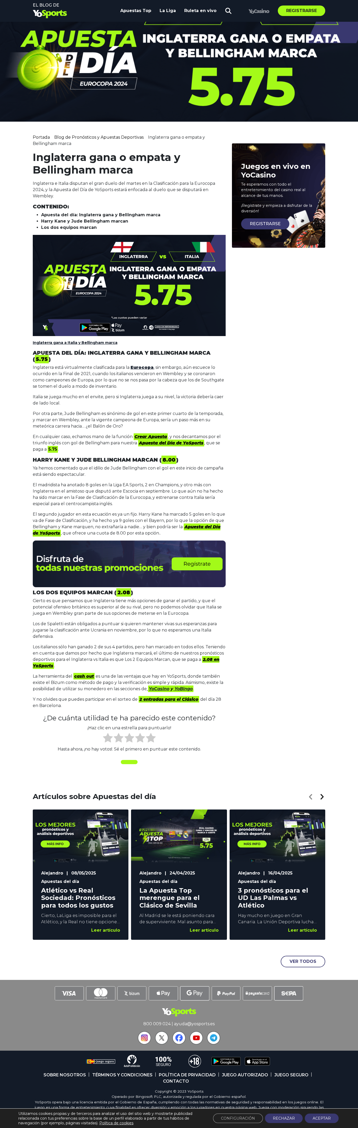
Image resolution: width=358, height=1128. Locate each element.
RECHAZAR (284, 1118)
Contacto (176, 1081)
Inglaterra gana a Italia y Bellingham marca (75, 342)
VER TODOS (303, 961)
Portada (41, 137)
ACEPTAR (322, 1118)
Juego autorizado (245, 1074)
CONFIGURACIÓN (238, 1118)
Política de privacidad (187, 1074)
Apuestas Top (135, 10)
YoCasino (159, 688)
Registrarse (301, 10)
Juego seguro (291, 1074)
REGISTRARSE (265, 223)
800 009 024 (157, 1023)
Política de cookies (116, 1123)
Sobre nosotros (65, 1074)
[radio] (108, 738)
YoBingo (183, 688)
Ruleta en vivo (200, 10)
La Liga (168, 10)
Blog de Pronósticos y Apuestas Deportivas (99, 137)
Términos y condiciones (122, 1074)
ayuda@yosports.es (194, 1023)
